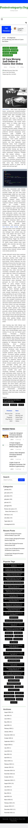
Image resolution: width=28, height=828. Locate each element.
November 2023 (8, 773)
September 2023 (8, 780)
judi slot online (18, 639)
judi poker (14, 50)
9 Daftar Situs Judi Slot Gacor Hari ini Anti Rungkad (13, 565)
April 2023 (6, 796)
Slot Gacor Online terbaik (10, 226)
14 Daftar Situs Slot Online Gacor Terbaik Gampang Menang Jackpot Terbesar (13, 570)
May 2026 (6, 722)
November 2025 (8, 735)
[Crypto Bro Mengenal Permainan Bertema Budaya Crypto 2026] (15, 29)
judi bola (6, 48)
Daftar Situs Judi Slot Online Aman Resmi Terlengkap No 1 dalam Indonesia (13, 604)
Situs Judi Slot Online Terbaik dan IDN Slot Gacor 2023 (14, 664)
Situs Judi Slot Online (14, 660)
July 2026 (6, 715)
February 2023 (8, 803)
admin (5, 67)
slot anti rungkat (9, 677)
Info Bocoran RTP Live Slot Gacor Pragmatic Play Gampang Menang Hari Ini (13, 629)
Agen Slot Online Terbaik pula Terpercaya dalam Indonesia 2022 (14, 586)
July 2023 (6, 786)
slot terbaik (19, 696)
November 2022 (8, 812)
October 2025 (7, 738)
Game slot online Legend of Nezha (14, 620)
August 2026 (7, 712)
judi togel (13, 53)
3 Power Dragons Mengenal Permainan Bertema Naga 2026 (16, 444)
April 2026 (6, 725)
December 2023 (8, 770)
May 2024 (6, 754)
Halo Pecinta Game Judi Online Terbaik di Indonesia (14, 624)
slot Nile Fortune (9, 693)
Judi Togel (14, 642)
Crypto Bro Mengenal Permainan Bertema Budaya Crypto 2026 (21, 29)
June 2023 (7, 790)
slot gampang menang (14, 683)
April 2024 (6, 757)
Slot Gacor (7, 514)
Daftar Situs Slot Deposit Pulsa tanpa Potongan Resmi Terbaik (14, 609)
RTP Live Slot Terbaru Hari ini (14, 649)
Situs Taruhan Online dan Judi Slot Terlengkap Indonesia (14, 669)
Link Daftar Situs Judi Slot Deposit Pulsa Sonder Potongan (13, 646)
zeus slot (13, 702)
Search (21, 480)
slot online (6, 517)
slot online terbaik (9, 696)
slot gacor (19, 677)
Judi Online (5, 109)
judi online (6, 50)
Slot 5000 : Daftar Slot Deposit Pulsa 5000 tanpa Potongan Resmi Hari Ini (14, 673)
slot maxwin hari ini (14, 689)
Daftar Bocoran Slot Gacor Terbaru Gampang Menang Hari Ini (13, 595)
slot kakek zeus (9, 686)
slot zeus (19, 699)
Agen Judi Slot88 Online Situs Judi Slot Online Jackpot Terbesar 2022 (14, 579)
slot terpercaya (9, 699)
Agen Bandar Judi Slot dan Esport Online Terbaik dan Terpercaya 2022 (13, 574)
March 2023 (7, 799)
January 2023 (7, 806)
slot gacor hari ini (14, 680)
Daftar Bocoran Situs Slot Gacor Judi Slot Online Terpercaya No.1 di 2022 (13, 591)
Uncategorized (7, 55)
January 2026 (7, 731)
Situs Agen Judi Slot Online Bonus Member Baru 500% (14, 653)
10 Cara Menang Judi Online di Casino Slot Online (12, 400)
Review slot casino (9, 509)
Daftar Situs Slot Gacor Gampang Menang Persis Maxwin (14, 613)
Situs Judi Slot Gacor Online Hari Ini (14, 657)
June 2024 (7, 751)
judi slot (6, 53)
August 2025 (7, 744)
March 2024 (7, 760)
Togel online (7, 521)
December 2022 (8, 809)
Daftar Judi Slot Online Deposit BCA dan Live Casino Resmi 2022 (13, 600)
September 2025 (8, 741)
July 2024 (6, 748)
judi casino (13, 48)
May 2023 (6, 793)
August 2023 (7, 783)
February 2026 (8, 728)
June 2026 (7, 718)
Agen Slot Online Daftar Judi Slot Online (14, 582)
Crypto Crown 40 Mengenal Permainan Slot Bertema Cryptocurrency (17, 464)
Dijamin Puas (13, 617)
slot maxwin (19, 686)
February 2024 (8, 764)
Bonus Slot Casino (10, 511)
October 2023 (7, 777)
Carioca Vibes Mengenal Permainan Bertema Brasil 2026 (17, 454)
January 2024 (7, 767)
